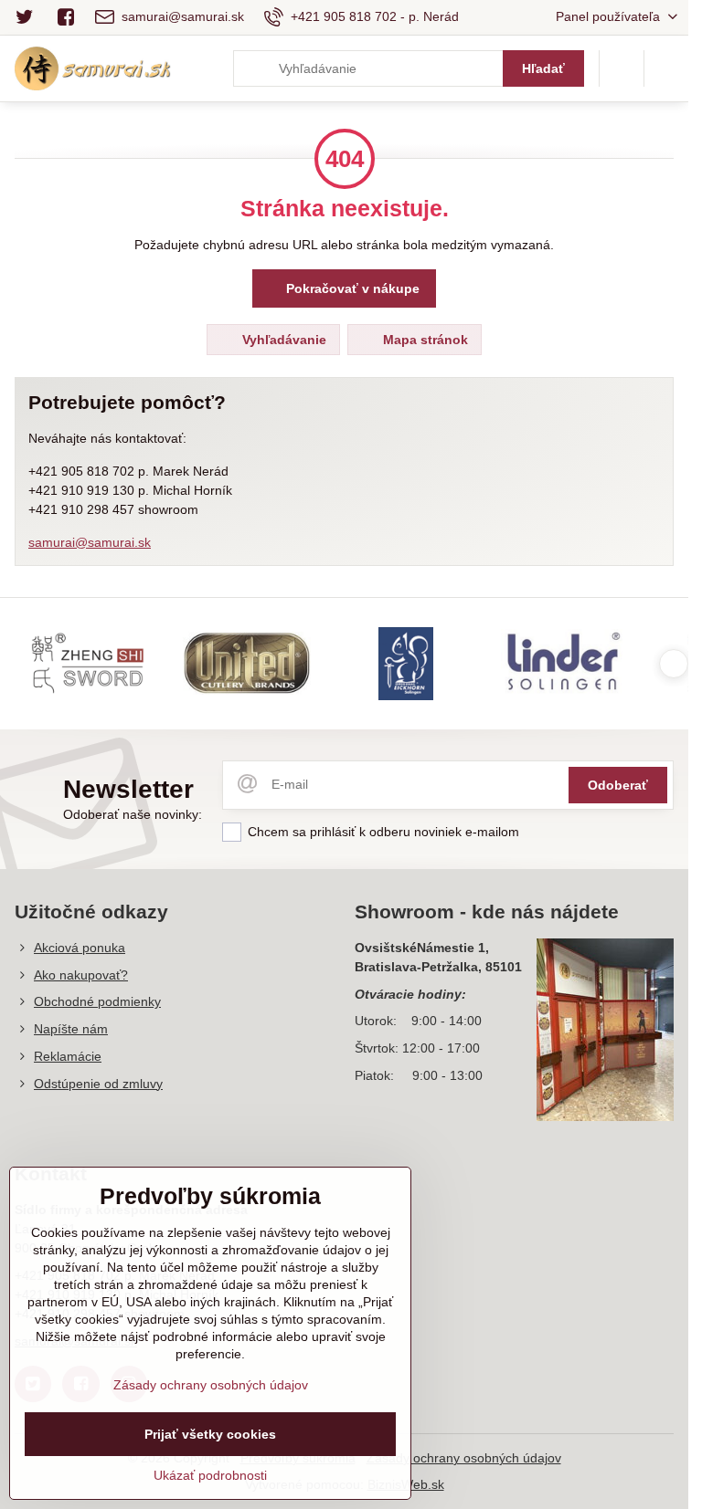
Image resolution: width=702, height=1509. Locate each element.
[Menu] (666, 68)
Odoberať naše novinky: (132, 814)
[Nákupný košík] (622, 68)
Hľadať (543, 68)
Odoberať (618, 785)
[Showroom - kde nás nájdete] (605, 1032)
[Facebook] (66, 17)
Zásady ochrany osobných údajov (464, 1458)
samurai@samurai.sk (89, 542)
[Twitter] (30, 17)
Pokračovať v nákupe (351, 288)
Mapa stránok (423, 339)
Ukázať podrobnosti (210, 1475)
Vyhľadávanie (282, 339)
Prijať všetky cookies (210, 1434)
